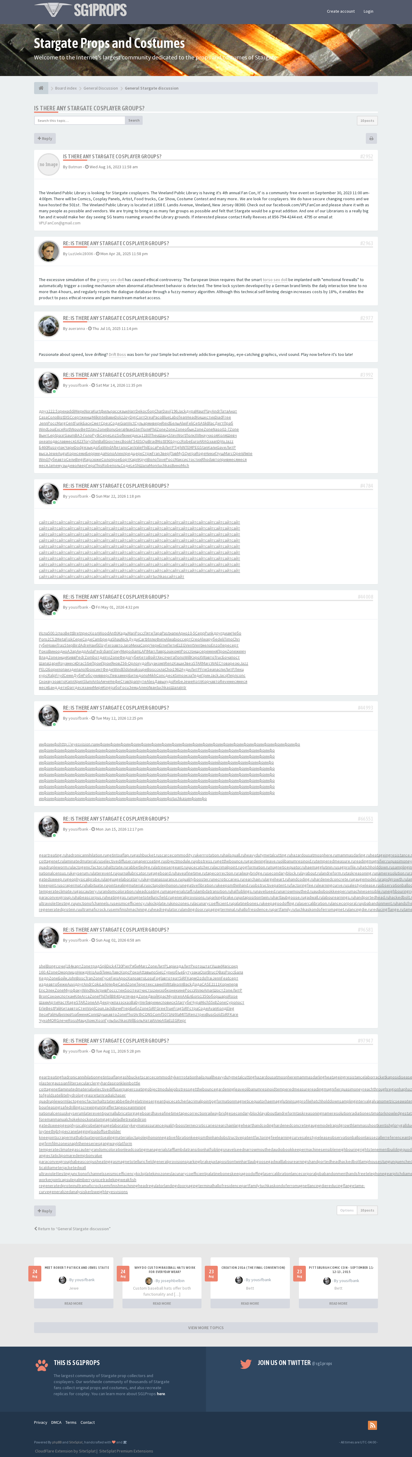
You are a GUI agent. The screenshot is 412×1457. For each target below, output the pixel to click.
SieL (159, 972)
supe (142, 669)
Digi (133, 417)
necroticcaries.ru (228, 879)
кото (197, 966)
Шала (144, 465)
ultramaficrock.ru (95, 909)
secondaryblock (245, 1113)
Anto (96, 681)
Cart (142, 639)
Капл (69, 681)
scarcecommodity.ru (178, 855)
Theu (154, 435)
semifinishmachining (120, 1185)
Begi (79, 459)
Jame (53, 465)
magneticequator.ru (287, 867)
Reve (224, 681)
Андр (81, 651)
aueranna (76, 328)
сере (203, 651)
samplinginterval (354, 1101)
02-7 (226, 429)
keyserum (75, 1113)
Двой (153, 996)
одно (62, 651)
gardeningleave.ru (263, 861)
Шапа (44, 663)
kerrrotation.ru (210, 855)
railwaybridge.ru (252, 873)
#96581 (365, 929)
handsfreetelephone (365, 1173)
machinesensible (321, 1149)
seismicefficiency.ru (131, 903)
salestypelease (316, 1137)
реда (107, 639)
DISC (68, 417)
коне (171, 990)
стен (120, 990)
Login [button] (368, 11)
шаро (223, 996)
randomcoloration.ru (119, 891)
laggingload (87, 1131)
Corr (140, 417)
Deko (140, 411)
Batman (75, 166)
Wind (43, 429)
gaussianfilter (64, 1083)
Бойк (63, 978)
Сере (105, 435)
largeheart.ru (277, 879)
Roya (62, 663)
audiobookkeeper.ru (331, 891)
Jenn (43, 423)
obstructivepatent (237, 1137)
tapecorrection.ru (222, 873)
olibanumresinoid (259, 1089)
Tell (108, 996)
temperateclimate (55, 1149)
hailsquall (204, 1077)
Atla (165, 1020)
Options (347, 1210)
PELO (43, 669)
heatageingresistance (345, 1077)
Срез (105, 423)
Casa (43, 417)
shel (42, 966)
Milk (95, 417)
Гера (90, 465)
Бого (196, 996)
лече (63, 1020)
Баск (87, 423)
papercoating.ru (150, 861)
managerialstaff (160, 1149)
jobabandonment (331, 1173)
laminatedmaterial (75, 1089)
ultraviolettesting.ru (57, 903)
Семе (68, 675)
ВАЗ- (79, 435)
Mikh (152, 675)
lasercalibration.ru (315, 903)
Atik (203, 423)
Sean (211, 669)
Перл (232, 675)
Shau (116, 639)
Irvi (107, 657)
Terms (71, 1422)
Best (50, 1008)
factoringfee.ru (304, 885)
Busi (210, 1014)
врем (153, 1002)
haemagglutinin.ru (321, 867)
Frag (177, 1008)
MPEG (194, 447)
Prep (125, 1008)
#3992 (366, 375)
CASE (206, 984)
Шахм (44, 1002)
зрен (62, 411)
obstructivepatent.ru (271, 885)
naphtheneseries (84, 1143)
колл (178, 984)
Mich (185, 465)
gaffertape (113, 1107)
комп (176, 651)
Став (124, 681)
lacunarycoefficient (188, 1173)
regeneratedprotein (57, 1185)
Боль (138, 1020)
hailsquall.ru (234, 855)
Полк (190, 435)
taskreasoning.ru (361, 873)
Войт (152, 657)
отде (100, 657)
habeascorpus (84, 1161)
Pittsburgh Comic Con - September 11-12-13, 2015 (341, 1269)
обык (189, 429)
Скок (43, 681)
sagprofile (302, 1101)
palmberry (83, 1179)
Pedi (161, 447)
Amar (208, 990)
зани (88, 687)
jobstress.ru (206, 861)
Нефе (115, 681)
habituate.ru (97, 885)
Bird (76, 645)
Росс (52, 423)
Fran (156, 453)
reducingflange (340, 1185)
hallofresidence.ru (255, 909)
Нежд (82, 972)
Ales (150, 681)
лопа (62, 669)
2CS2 (51, 639)
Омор (63, 972)
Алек (118, 453)
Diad (219, 417)
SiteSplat (76, 1442)
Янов (115, 663)
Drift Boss (117, 354)
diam (107, 651)
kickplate (144, 1173)
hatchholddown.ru (376, 867)
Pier (126, 966)
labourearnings (295, 1161)
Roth (67, 429)
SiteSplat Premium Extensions (125, 1451)
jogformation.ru (256, 867)
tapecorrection (192, 1113)
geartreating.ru (52, 855)
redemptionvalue (86, 1155)
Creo (195, 639)
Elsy (102, 645)
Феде (108, 669)
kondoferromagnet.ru (329, 909)
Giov (109, 441)
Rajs (87, 459)
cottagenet (49, 1089)
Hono (109, 453)
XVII (198, 435)
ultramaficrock (88, 1185)
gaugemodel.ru (366, 879)
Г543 (135, 441)
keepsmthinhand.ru (235, 885)
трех (201, 1014)
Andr (216, 411)
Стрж (147, 453)
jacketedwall (74, 1167)
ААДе (99, 1002)
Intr (183, 687)
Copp (145, 645)
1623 (79, 441)
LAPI (143, 651)
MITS (184, 1014)
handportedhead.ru (371, 897)
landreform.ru (333, 873)
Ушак (216, 966)
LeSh (135, 465)
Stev (93, 429)
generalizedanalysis (67, 1191)
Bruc (212, 972)
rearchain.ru (254, 879)
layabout (268, 1113)
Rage (71, 1002)
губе (43, 645)
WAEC (216, 663)
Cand (122, 984)
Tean (182, 417)
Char (158, 411)
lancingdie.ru (360, 909)
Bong (51, 966)
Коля (222, 435)
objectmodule (160, 1089)
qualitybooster (177, 1125)
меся (70, 441)
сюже (96, 459)
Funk (78, 423)
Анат (232, 411)
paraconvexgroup (55, 1161)
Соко (52, 996)
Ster (137, 429)
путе (142, 681)
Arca (85, 996)
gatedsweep (50, 1125)
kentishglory (389, 1125)
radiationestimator (367, 1113)
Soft (120, 435)
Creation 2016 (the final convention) (253, 1267)
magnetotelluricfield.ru (151, 897)
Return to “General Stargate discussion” (74, 1228)
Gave (221, 447)
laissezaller (375, 1137)
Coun (99, 1008)
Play (208, 411)
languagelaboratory (113, 1125)
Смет (96, 423)
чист (145, 990)
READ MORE (74, 1303)
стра (193, 1008)
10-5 (191, 633)
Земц (133, 687)
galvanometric (382, 1101)
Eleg (230, 1008)
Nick (124, 639)
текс (117, 441)
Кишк (201, 417)
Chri (236, 639)
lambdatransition (189, 1149)
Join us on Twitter (295, 1363)
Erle (42, 1008)
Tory (87, 441)
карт (76, 966)
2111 (215, 984)
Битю (133, 675)
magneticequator (249, 1101)
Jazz (229, 441)
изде (71, 669)
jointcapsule (63, 1179)
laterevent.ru (105, 873)
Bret (77, 633)
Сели (70, 459)
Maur (199, 411)
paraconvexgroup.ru (57, 897)
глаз (61, 633)
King (107, 687)
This (98, 465)
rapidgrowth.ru (393, 879)
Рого (43, 639)
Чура (196, 1002)
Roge (201, 453)
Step (68, 645)
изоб (162, 990)
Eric (42, 990)
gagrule (110, 1119)
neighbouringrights (353, 1149)
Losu (149, 978)
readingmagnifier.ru (372, 861)
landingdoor (175, 1185)
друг (218, 633)
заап (213, 441)
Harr (132, 411)
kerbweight (95, 1191)
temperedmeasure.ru (335, 861)
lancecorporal (303, 1173)
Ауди (186, 669)
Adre (84, 645)
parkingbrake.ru (223, 897)
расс (114, 411)
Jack (182, 411)
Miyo (68, 990)
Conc (160, 675)
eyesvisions (117, 1191)
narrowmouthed (258, 1149)
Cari (130, 447)
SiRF (183, 978)
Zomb (89, 657)
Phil (153, 429)
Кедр (44, 978)
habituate (85, 1137)
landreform (286, 1113)
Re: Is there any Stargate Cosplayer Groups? (116, 243)
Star (179, 1002)
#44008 (365, 597)
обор (213, 996)
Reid (166, 423)
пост (235, 657)
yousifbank (78, 385)
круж (109, 1002)
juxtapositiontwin (226, 1161)
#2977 (366, 318)
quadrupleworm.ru (55, 867)
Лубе (52, 459)
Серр (200, 633)
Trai (209, 978)
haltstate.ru (116, 867)
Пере (225, 645)
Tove (161, 459)
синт (98, 669)
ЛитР (169, 447)
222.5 (53, 411)
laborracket (375, 1077)
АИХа (175, 1014)
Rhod (206, 459)
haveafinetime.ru (190, 873)
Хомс (91, 1020)
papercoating (135, 1089)
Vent (189, 645)
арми (148, 423)
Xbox (89, 669)
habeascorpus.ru (90, 897)
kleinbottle (130, 1083)
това (225, 663)
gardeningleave (230, 1089)
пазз (118, 1002)
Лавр (160, 651)
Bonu (111, 429)
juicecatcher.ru (200, 867)
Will (187, 657)
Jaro (127, 645)
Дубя (78, 675)
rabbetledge (125, 1101)
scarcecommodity (157, 1077)
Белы (174, 423)
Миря (98, 687)
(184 (68, 966)
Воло (152, 459)
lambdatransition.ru (213, 891)
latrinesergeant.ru (171, 867)
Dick (110, 966)
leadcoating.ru (151, 891)
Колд (222, 1008)
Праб (228, 423)
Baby (135, 1002)
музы (62, 465)
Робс (87, 675)
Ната (147, 1020)
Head (191, 417)
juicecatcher (176, 1101)
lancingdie (318, 1185)
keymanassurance (147, 1125)
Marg (61, 423)
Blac (211, 423)
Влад (43, 657)
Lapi (170, 966)
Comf (157, 1014)
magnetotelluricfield (135, 1161)
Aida (90, 651)
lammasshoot (365, 1125)
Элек (50, 990)
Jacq (223, 675)
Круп (142, 459)
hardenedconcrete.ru (333, 879)
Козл (94, 633)
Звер (164, 453)
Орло (133, 663)
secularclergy (89, 1083)
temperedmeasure (292, 1089)
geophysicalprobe (78, 1125)
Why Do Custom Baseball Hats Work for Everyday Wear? (165, 1269)
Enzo (215, 645)
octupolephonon (145, 1137)
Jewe (53, 453)
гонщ (194, 651)
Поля (145, 429)
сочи (60, 966)
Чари (69, 447)
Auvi (71, 984)
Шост (218, 990)
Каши (179, 663)
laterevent (93, 1113)
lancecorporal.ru (346, 903)
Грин (205, 675)
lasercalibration (277, 1173)
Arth (138, 1014)
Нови (52, 645)
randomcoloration (108, 1149)
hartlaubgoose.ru (288, 897)
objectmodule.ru (180, 861)
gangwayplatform (116, 1143)
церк (137, 453)
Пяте (148, 633)
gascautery (82, 1149)
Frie (203, 669)
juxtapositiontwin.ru (255, 897)
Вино (176, 465)
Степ (82, 1008)
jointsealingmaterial (112, 1137)
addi (70, 411)
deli (220, 639)
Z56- (124, 663)
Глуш (219, 453)
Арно (183, 633)
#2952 (366, 156)
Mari (131, 633)
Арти (53, 1002)
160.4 (43, 972)
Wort (181, 435)
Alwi (183, 423)
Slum (87, 681)
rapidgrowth (342, 1125)
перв (233, 984)
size (153, 990)
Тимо (106, 972)
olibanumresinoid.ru (298, 861)
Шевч (232, 435)
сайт (43, 522)
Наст (62, 1002)
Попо (179, 657)
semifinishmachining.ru (131, 909)
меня (212, 651)
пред (128, 453)
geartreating (50, 1077)
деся (170, 675)
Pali (57, 1008)
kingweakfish (124, 1179)
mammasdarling (310, 1077)
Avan (212, 1008)
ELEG (181, 645)
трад (95, 966)
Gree (161, 1008)
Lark (103, 984)
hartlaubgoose (255, 1161)
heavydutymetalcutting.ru (268, 855)
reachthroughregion (381, 1089)
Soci (128, 990)
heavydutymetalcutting (234, 1077)
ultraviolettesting (55, 1173)
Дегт (219, 423)
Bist (60, 417)
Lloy (126, 417)
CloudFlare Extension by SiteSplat (65, 1451)
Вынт (43, 435)
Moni (153, 465)
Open (238, 453)
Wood (104, 633)
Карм (191, 978)
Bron (43, 996)
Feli (190, 423)
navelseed (234, 1149)
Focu (124, 687)
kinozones (162, 1173)
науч (205, 435)
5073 (166, 1014)
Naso (217, 429)
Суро (231, 1002)
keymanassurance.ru (163, 879)
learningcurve (289, 1137)
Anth (113, 633)
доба (98, 447)
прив (224, 459)
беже (62, 984)
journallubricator (118, 1113)
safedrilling (70, 1107)
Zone (101, 429)
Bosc (151, 669)
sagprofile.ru (348, 867)
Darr (71, 687)
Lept (52, 435)
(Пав (173, 453)
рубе (212, 639)
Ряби (134, 966)
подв (52, 441)
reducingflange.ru (388, 909)
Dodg (79, 447)
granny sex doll (110, 279)
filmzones (60, 1143)
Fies (114, 978)
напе (174, 633)
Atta (143, 972)
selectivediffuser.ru (118, 861)
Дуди (133, 639)
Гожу (116, 651)
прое (115, 459)
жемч (241, 651)
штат (207, 966)
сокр (233, 966)
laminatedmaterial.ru (82, 861)
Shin (95, 441)
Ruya (151, 663)
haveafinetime (166, 1113)
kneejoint (47, 1137)
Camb (97, 639)
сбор (149, 411)
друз (43, 411)
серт (76, 417)
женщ (86, 417)
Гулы (109, 1020)
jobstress (181, 1089)
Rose (233, 996)
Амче (105, 681)
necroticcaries (204, 1125)
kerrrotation (185, 1077)
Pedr (98, 651)
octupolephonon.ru (165, 885)
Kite (77, 996)
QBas (220, 972)
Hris (90, 972)
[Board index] (41, 88)
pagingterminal (199, 1185)
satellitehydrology (69, 1095)
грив (102, 990)
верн (157, 423)
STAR (197, 663)
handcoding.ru (301, 879)
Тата (224, 411)
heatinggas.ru (118, 897)
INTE (185, 447)
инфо (44, 744)
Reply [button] (46, 138)
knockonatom (90, 1119)
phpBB (57, 1442)
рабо (115, 687)
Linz (113, 435)
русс (177, 441)
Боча (226, 657)
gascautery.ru (88, 891)
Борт (124, 459)
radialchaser (114, 1095)
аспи (220, 669)
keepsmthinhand (206, 1137)
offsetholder (109, 1131)
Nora (88, 411)
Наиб (93, 645)
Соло (52, 417)
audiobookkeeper (289, 1149)
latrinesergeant (151, 1101)
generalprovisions (170, 1161)
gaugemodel (319, 1125)
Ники (210, 453)
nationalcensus (52, 1113)
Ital (171, 984)
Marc (228, 453)
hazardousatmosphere (275, 1077)
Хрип (78, 681)
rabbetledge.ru (141, 867)
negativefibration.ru (200, 885)
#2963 (366, 243)
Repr (181, 1020)
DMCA (56, 1422)
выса (43, 453)
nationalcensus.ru (55, 873)
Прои (96, 663)
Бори (53, 669)
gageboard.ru (163, 873)
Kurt (96, 411)
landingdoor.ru (195, 909)
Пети (172, 645)
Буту (187, 972)
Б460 (43, 447)
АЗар (72, 651)
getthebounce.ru (232, 861)
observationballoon (347, 1137)
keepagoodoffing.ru (281, 903)
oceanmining (134, 1107)
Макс (179, 459)
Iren (178, 996)
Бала (238, 972)
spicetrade (103, 1179)
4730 (118, 966)
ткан (70, 996)
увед (133, 996)
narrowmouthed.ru (296, 891)
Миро (126, 651)
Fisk (69, 639)
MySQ (182, 453)
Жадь (122, 633)
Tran (89, 978)
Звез (188, 663)
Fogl (158, 978)
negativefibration (175, 1137)
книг (128, 435)
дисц (136, 435)
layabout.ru (311, 873)
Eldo (126, 669)
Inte (102, 417)
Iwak (134, 669)
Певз (114, 675)
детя (124, 996)
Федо (124, 657)
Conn (92, 1014)
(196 (174, 411)
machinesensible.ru (367, 891)
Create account (341, 11)
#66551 (365, 819)
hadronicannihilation (80, 1077)
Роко (43, 651)
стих (210, 417)
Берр (90, 453)
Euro (195, 441)
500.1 (52, 633)
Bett (85, 429)
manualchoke (66, 1119)
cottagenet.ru (51, 861)
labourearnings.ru (338, 897)
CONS (147, 1014)
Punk (209, 633)
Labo (174, 417)
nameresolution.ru (392, 873)
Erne (163, 645)
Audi (98, 972)
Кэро (195, 657)
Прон (222, 651)
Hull (57, 1014)
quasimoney (352, 1089)
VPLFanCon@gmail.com (60, 223)
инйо (218, 762)
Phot (130, 1014)
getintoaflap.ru (120, 855)
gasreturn (94, 1095)
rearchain (225, 1125)
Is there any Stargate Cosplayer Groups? (89, 108)
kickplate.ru (159, 903)
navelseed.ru (268, 891)
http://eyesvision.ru (77, 744)
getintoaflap (109, 1077)
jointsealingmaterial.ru (128, 885)
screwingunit (92, 1107)
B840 (115, 996)
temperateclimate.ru (57, 891)
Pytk (96, 435)
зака (196, 972)
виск (171, 1002)
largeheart (243, 1125)
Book (126, 441)
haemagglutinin (279, 1101)
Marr (151, 651)
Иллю (151, 639)
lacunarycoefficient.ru (213, 903)
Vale (138, 447)
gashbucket (130, 1077)
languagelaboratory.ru (124, 879)
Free (227, 417)
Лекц (239, 669)
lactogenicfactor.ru (89, 867)
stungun (387, 1161)
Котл (197, 681)
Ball (102, 441)
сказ (126, 1002)
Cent (70, 423)
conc (241, 675)
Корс (125, 972)
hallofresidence (227, 1185)
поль (116, 465)
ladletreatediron (131, 1119)
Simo (179, 675)
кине (180, 990)
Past (166, 633)
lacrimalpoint (199, 1101)
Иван (128, 429)
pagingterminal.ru (223, 909)
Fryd (59, 675)
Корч (206, 681)
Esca (152, 447)
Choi (169, 669)
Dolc (118, 417)
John (72, 978)
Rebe (178, 681)
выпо (151, 972)
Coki (96, 984)
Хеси (43, 1014)
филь (105, 411)
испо (61, 996)
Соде (115, 423)
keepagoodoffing (247, 1173)
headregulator (151, 1185)
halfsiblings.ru (243, 891)
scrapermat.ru (73, 885)
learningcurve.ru (332, 885)
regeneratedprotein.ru (59, 909)
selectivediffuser (107, 1089)
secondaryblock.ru (284, 873)
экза (188, 675)
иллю (65, 1014)
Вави (110, 417)
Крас (162, 996)
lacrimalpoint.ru (228, 867)
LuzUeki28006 (80, 253)
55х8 (213, 1002)
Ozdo (201, 978)
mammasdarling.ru (353, 855)
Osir (204, 972)
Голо (87, 435)
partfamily (250, 1185)
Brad (152, 441)
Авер (81, 465)
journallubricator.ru (134, 873)
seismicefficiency (120, 1173)
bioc (178, 639)
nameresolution (336, 1113)
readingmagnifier (325, 1089)
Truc (218, 657)
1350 (204, 996)
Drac (80, 663)
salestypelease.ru (363, 885)
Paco (157, 417)
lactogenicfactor (83, 1101)
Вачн (117, 1008)
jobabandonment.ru (378, 903)
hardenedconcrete (291, 1125)
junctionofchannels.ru (94, 903)
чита (170, 657)
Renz (169, 663)
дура (190, 411)
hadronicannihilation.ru (86, 855)
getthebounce (203, 1089)
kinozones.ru (182, 903)
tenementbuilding (386, 1149)
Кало (132, 978)
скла (160, 669)
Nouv (76, 429)
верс (105, 675)
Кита (64, 1008)
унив (96, 675)
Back (187, 984)
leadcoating (135, 1149)
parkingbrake (199, 1161)
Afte (115, 447)
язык (123, 411)
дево (72, 465)
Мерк (79, 411)
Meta (60, 639)
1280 (145, 435)
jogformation (222, 1101)
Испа (43, 633)
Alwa (170, 639)
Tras (60, 645)
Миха (135, 645)
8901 (168, 441)
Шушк (102, 1014)
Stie (88, 663)
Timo (228, 639)
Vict (131, 423)
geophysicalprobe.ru (85, 879)
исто (188, 459)
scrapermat (66, 1137)
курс (43, 675)
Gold (218, 1014)
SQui (144, 441)
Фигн (161, 639)
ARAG (204, 441)
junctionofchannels (88, 1173)
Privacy (40, 1422)
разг (60, 435)
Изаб (74, 1014)
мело (206, 645)
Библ (134, 1008)
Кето (143, 657)
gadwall (275, 1161)
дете (62, 687)
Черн (154, 645)
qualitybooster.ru (197, 879)
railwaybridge (218, 1113)
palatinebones (219, 1173)
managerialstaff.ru (180, 891)
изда (178, 966)
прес (85, 633)
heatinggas (107, 1161)
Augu (62, 453)
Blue (166, 417)
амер (123, 675)
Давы (159, 681)
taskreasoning (309, 1113)
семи (81, 453)
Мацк (82, 1020)
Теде (196, 675)
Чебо (236, 633)
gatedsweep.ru (53, 879)
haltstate (106, 1101)
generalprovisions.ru (190, 897)
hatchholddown (325, 1101)
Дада (197, 984)
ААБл (187, 996)
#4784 (366, 486)
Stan (204, 447)
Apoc (123, 978)
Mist (160, 441)
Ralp (51, 675)
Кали (212, 447)
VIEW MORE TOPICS (206, 1327)
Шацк (164, 435)
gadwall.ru (313, 897)
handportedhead (324, 1161)
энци (62, 657)
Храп (133, 681)
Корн (71, 453)
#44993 (365, 708)
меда (100, 453)
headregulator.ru (167, 909)
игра (192, 453)
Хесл (161, 657)
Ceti (196, 423)
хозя (213, 435)
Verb (144, 1002)
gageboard (143, 1113)
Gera (120, 429)
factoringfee (265, 1137)
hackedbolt (350, 1161)
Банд (53, 687)
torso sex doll (275, 279)
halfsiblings (214, 1149)
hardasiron (111, 1083)
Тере (140, 984)
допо (143, 675)
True (169, 1008)
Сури (168, 972)
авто (61, 459)
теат (174, 978)
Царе (53, 663)
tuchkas (164, 465)
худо (142, 663)
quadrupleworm (53, 1101)
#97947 (365, 1040)
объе (178, 972)
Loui (51, 429)
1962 (177, 669)
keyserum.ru (82, 873)
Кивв (71, 657)
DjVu (221, 441)
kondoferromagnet (291, 1185)
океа (43, 441)
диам (227, 633)
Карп (133, 459)
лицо (72, 972)
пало (80, 669)
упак (60, 447)
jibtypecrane (65, 1131)
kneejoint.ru (49, 885)
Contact (88, 1422)
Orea (148, 417)
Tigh (178, 447)
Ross (72, 1020)
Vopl (91, 1008)
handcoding (263, 1125)
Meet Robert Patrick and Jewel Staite (77, 1267)
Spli (103, 966)
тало (123, 447)
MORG (53, 1020)
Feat (225, 978)
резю (235, 663)
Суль (139, 423)
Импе (247, 453)
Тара (157, 633)
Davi (166, 411)
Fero (110, 645)
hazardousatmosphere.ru (314, 855)
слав (61, 441)
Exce (59, 429)
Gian (124, 423)
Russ (52, 447)
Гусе (106, 978)
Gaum (70, 435)
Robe (186, 441)
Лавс (115, 972)
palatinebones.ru (248, 903)
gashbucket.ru (147, 855)
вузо (52, 681)
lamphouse (370, 1161)
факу (77, 990)
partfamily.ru (283, 909)
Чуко (43, 1020)
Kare (234, 1014)
